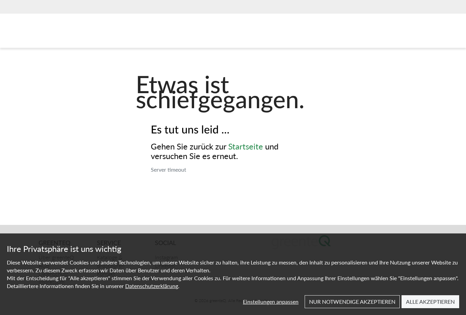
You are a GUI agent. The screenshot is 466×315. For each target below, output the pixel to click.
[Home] (71, 32)
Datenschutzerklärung (151, 286)
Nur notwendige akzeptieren (352, 301)
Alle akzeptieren (430, 301)
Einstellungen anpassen (270, 301)
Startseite (245, 146)
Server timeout (168, 169)
